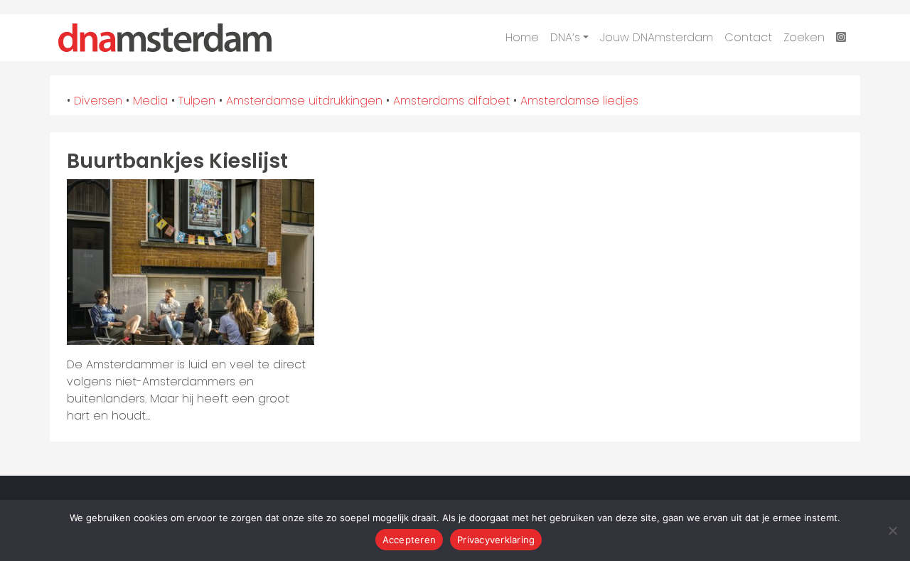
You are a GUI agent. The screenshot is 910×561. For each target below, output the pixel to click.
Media (150, 100)
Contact (748, 37)
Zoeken (804, 37)
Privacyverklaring (496, 539)
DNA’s (565, 37)
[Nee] (892, 530)
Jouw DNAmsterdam (656, 37)
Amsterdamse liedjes (579, 100)
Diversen (98, 100)
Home (522, 37)
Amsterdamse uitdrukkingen (304, 100)
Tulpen (196, 100)
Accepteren (409, 539)
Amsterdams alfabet (451, 100)
